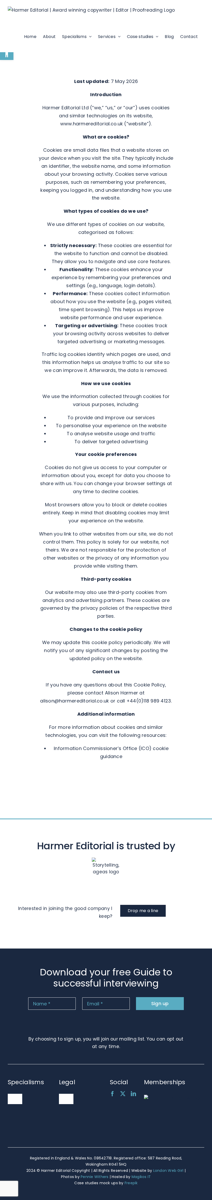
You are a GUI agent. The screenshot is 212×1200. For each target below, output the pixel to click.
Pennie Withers (95, 1176)
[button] (6, 53)
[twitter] (122, 1093)
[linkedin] (133, 1093)
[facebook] (112, 1093)
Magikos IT (141, 1176)
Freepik (131, 1183)
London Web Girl (168, 1170)
